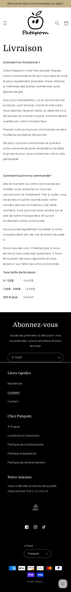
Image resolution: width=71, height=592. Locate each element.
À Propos (14, 426)
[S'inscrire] (59, 357)
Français (33, 553)
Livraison (14, 392)
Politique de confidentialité (26, 444)
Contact (13, 401)
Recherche (15, 383)
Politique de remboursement (26, 462)
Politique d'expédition (22, 453)
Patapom (39, 582)
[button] (5, 23)
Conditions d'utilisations (24, 435)
